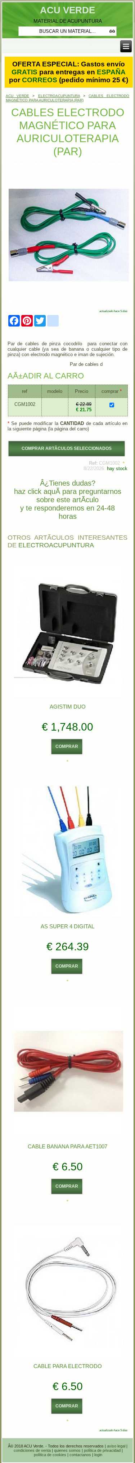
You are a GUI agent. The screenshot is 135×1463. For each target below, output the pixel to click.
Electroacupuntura (56, 545)
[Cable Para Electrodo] (69, 1356)
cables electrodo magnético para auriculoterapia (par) (68, 98)
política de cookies (50, 1455)
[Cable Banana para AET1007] (69, 1136)
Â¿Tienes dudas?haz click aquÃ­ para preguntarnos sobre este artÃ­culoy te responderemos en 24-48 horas (67, 499)
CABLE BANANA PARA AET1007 (67, 1146)
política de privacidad (102, 1450)
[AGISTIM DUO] (69, 696)
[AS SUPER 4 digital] (69, 916)
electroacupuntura (59, 96)
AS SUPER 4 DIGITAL (67, 926)
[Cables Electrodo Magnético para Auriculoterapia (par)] (69, 307)
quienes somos (67, 1450)
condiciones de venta (32, 1450)
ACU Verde (67, 10)
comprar (66, 746)
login (98, 1455)
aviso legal (116, 1446)
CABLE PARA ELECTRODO (67, 1366)
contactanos (80, 1455)
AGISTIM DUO (68, 707)
